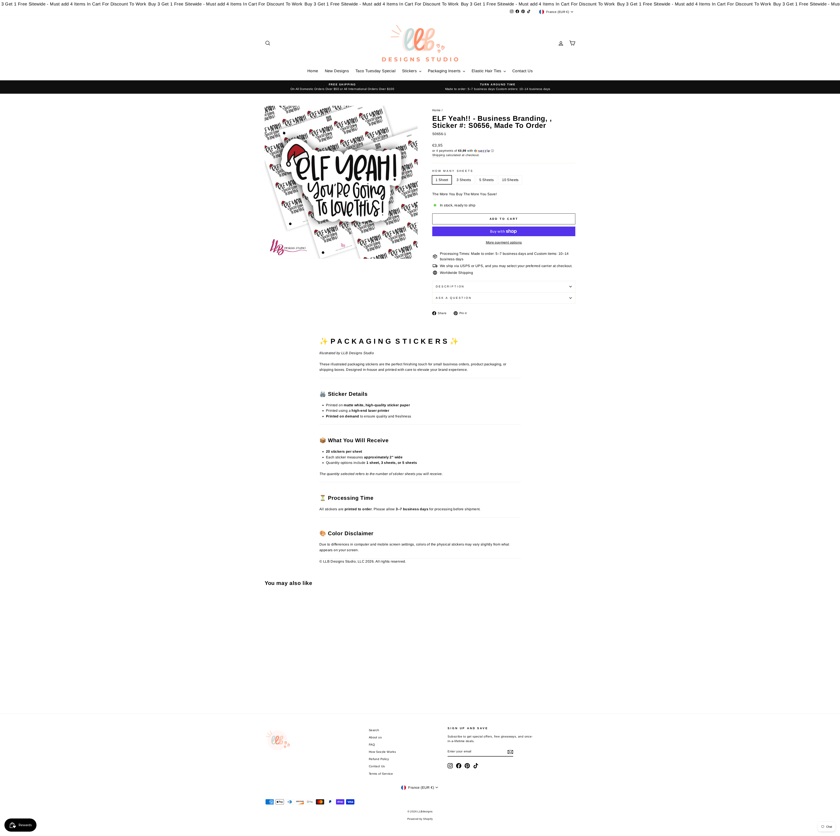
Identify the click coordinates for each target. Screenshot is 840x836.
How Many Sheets (452, 170)
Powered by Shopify (420, 818)
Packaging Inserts (445, 71)
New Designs (337, 71)
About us (375, 737)
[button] (503, 151)
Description (450, 286)
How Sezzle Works (382, 751)
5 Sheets (486, 180)
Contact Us (522, 71)
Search (374, 730)
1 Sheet (442, 180)
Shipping (438, 155)
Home (312, 71)
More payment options (504, 242)
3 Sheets (464, 180)
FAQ (372, 744)
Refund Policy (379, 759)
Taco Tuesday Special (375, 71)
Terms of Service (381, 773)
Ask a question (454, 297)
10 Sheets (510, 180)
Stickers (410, 71)
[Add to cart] (269, 601)
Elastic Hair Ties (487, 71)
